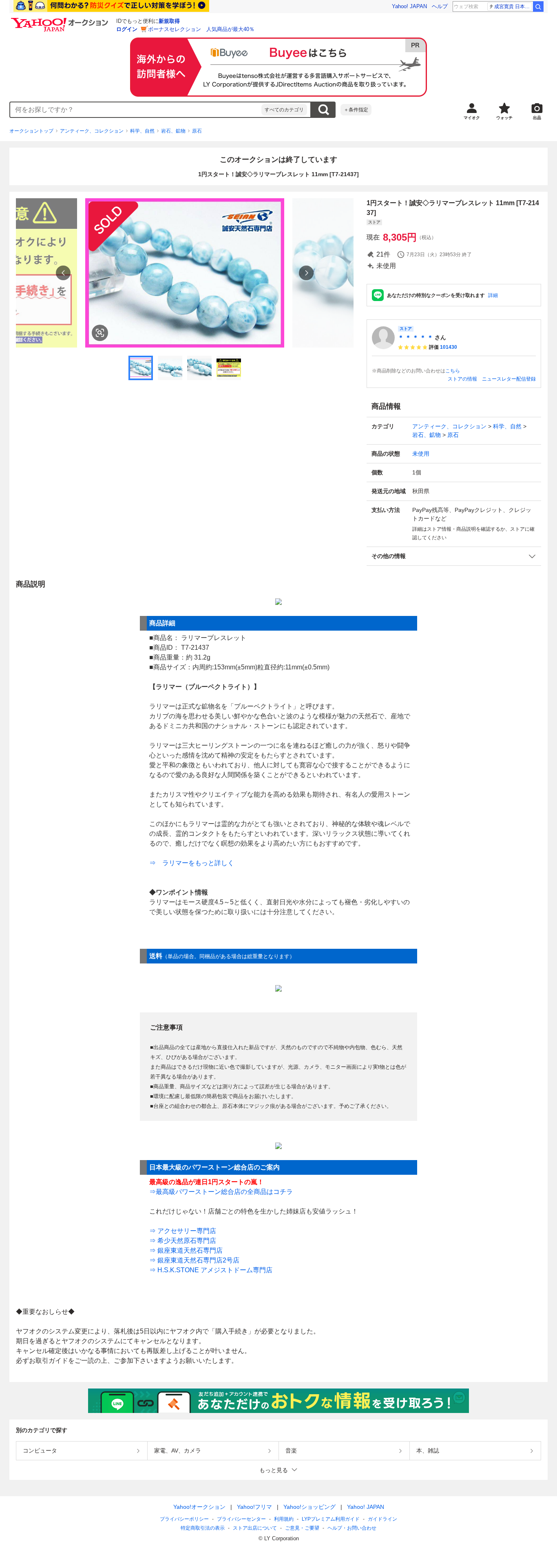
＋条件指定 (356, 110)
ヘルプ (440, 6)
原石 (197, 131)
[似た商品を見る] (100, 333)
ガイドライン (382, 1519)
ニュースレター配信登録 (509, 379)
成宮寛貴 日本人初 (513, 6)
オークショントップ (31, 131)
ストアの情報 (462, 379)
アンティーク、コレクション (92, 131)
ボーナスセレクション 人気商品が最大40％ (201, 29)
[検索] (538, 6)
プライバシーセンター (241, 1519)
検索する (323, 110)
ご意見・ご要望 (302, 1528)
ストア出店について (255, 1528)
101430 (448, 347)
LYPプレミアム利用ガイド (331, 1519)
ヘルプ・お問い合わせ (351, 1528)
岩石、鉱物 (173, 131)
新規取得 (169, 21)
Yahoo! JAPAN (409, 6)
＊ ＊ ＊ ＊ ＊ (415, 337)
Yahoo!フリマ (254, 1507)
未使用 (420, 453)
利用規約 (284, 1519)
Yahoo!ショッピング (309, 1507)
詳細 (493, 295)
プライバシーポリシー (184, 1519)
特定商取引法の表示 (203, 1528)
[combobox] (135, 109)
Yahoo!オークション (199, 1507)
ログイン (126, 29)
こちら (452, 371)
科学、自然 (142, 131)
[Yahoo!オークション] (60, 20)
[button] (454, 556)
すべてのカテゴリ (284, 110)
